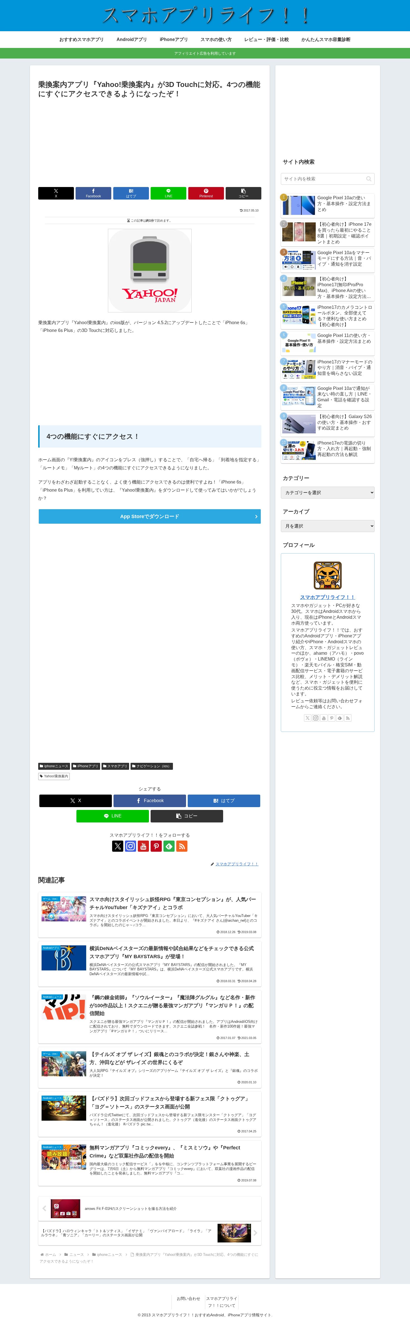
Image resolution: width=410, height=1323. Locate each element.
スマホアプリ (117, 766)
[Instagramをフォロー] (130, 846)
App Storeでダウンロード (149, 516)
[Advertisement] (149, 142)
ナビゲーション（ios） (154, 766)
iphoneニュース (56, 766)
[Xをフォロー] (117, 846)
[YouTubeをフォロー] (143, 846)
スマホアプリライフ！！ (327, 597)
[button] (243, 193)
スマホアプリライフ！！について (221, 1302)
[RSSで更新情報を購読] (181, 846)
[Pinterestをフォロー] (156, 846)
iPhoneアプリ (88, 766)
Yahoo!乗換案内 (56, 776)
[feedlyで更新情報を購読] (169, 846)
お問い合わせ (188, 1298)
